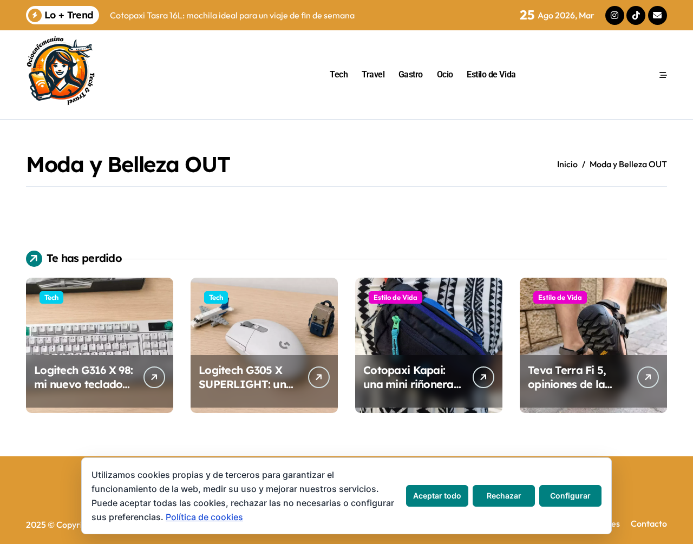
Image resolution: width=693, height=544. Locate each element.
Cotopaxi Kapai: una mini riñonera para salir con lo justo (408, 391)
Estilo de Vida (491, 74)
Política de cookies (204, 517)
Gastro (410, 74)
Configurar (570, 495)
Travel (373, 74)
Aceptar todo (437, 495)
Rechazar (504, 495)
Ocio (445, 74)
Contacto (649, 523)
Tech (339, 74)
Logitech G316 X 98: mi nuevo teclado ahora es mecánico (83, 384)
